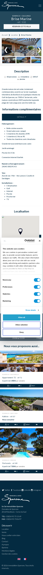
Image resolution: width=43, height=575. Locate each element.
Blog (3, 538)
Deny (21, 332)
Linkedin (27, 490)
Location (5, 529)
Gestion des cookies (10, 554)
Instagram (37, 490)
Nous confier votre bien (11, 535)
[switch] (37, 287)
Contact (5, 541)
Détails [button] (21, 117)
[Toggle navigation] (40, 5)
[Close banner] (39, 241)
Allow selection (21, 325)
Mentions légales (8, 551)
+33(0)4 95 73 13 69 (11, 516)
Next (38, 47)
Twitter (7, 490)
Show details (30, 310)
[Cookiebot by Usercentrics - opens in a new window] (26, 240)
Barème (5, 547)
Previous (5, 47)
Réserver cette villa (21, 26)
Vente (4, 532)
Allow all (21, 317)
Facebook (17, 490)
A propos (5, 544)
